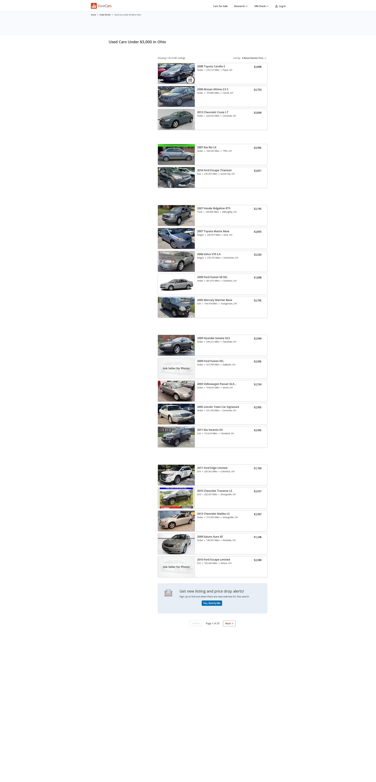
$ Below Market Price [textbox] (252, 58)
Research (239, 6)
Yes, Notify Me (212, 603)
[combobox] (254, 58)
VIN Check (260, 6)
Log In (282, 6)
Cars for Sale (220, 6)
